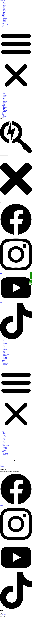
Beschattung (5, 18)
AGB (0, 465)
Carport (4, 17)
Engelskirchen (5, 10)
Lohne (4, 13)
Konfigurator (3, 14)
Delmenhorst (5, 4)
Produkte (3, 15)
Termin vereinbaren (5, 115)
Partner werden (5, 25)
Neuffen (4, 103)
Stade (4, 7)
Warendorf (4, 94)
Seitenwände (5, 19)
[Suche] (0, 202)
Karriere (3, 22)
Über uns (3, 26)
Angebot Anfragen (5, 24)
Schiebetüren (5, 109)
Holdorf (4, 2)
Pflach (4, 12)
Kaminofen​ (4, 21)
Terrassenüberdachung (6, 106)
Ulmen (4, 8)
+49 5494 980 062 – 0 (4, 614)
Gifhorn (4, 100)
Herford (4, 9)
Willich (4, 6)
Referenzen (3, 112)
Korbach (4, 5)
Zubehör (4, 20)
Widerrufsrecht (2, 466)
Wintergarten (5, 16)
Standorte (3, 1)
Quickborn (4, 11)
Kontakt (3, 23)
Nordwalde (4, 3)
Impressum (1, 467)
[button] (16, 59)
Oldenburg (4, 97)
